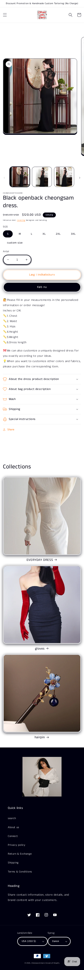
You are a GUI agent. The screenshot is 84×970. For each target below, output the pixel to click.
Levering (21, 220)
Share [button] (10, 430)
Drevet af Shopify (52, 963)
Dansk (55, 941)
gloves (40, 648)
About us (13, 827)
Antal (6, 251)
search (12, 818)
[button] (5, 15)
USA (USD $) (29, 941)
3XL (73, 234)
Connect (13, 836)
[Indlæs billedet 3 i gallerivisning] (64, 177)
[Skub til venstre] (4, 177)
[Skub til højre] (79, 177)
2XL (58, 234)
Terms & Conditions (20, 872)
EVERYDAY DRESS (40, 560)
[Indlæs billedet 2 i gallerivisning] (42, 177)
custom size (15, 243)
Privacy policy (16, 845)
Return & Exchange (20, 854)
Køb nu (42, 287)
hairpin (40, 737)
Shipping (13, 863)
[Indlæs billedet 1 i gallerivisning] (20, 177)
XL (44, 234)
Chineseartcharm (38, 963)
